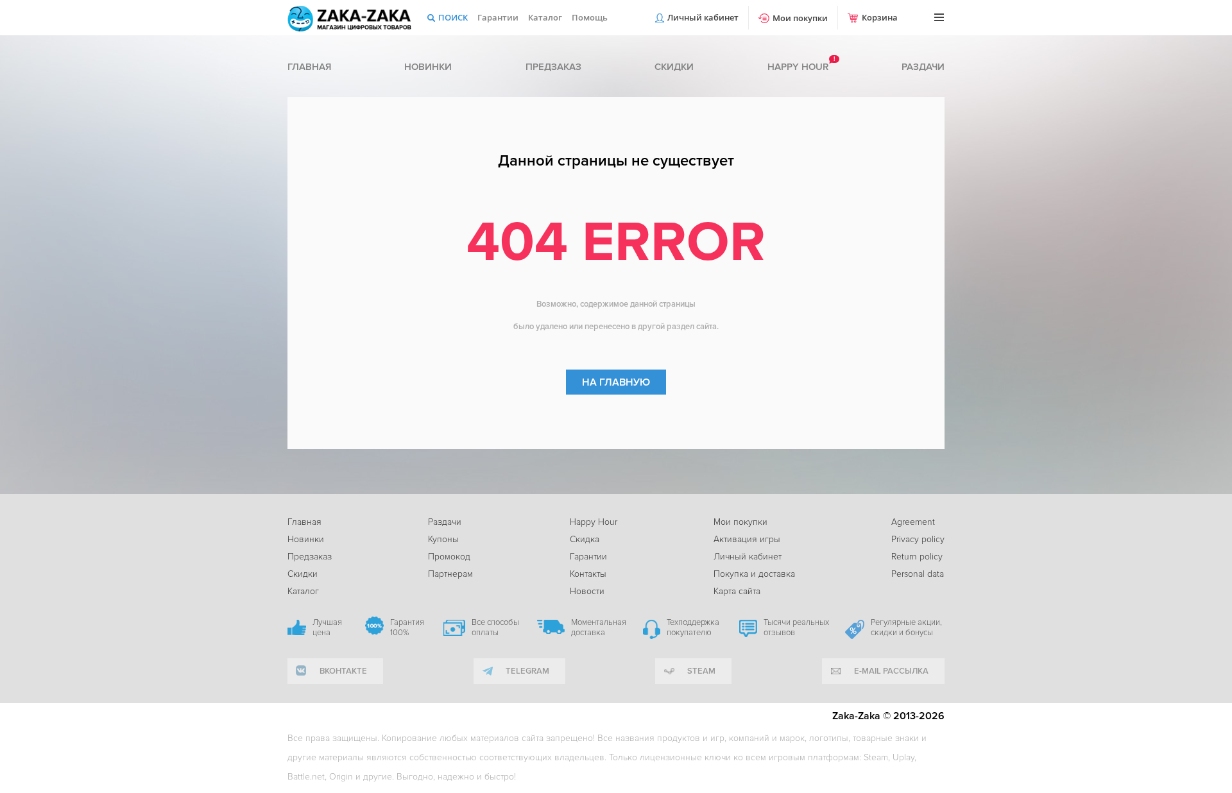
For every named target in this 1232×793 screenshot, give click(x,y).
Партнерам (450, 573)
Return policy (917, 556)
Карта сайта (737, 591)
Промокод (449, 556)
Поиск (453, 17)
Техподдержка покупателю (693, 627)
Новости (587, 591)
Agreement (913, 521)
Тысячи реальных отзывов (796, 627)
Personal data (917, 573)
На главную (616, 382)
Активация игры (747, 539)
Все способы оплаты (495, 627)
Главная (309, 66)
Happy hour (797, 66)
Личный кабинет (703, 17)
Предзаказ (553, 66)
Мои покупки (800, 18)
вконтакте (343, 671)
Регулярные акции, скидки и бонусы (906, 627)
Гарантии (497, 17)
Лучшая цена (327, 627)
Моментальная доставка (598, 627)
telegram (527, 671)
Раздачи (923, 66)
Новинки (428, 66)
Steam (701, 671)
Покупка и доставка (754, 573)
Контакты (588, 573)
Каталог (545, 17)
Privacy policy (918, 539)
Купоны (443, 539)
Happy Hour (593, 521)
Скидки (674, 66)
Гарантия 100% (407, 627)
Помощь (590, 17)
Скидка (584, 539)
